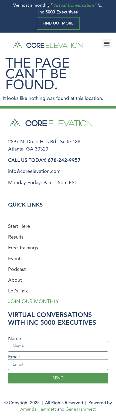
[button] (107, 43)
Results (15, 237)
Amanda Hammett (38, 409)
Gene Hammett (81, 409)
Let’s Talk (18, 291)
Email (14, 356)
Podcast (17, 269)
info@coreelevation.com (34, 171)
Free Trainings (23, 248)
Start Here (19, 226)
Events (15, 258)
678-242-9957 (64, 160)
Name (14, 338)
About (15, 280)
